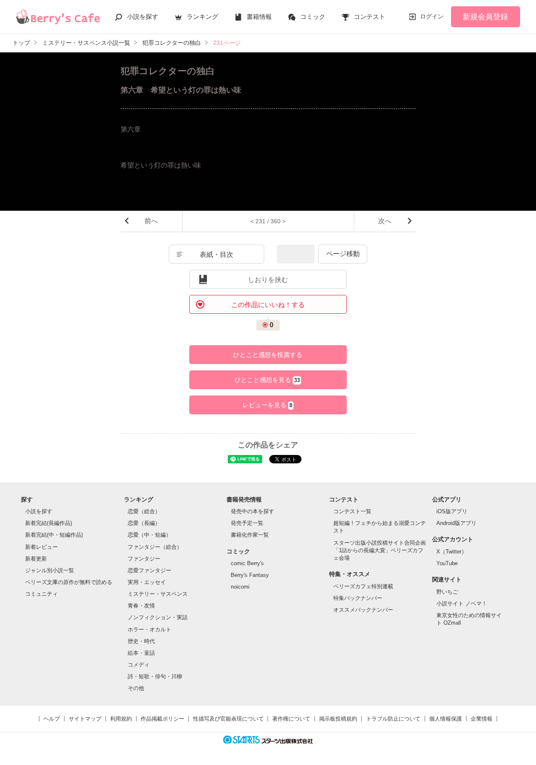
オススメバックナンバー (363, 610)
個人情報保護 (445, 719)
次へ (385, 221)
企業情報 (481, 719)
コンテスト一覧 (352, 511)
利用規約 (121, 719)
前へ (151, 221)
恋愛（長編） (144, 523)
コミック (312, 16)
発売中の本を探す (252, 511)
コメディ (138, 665)
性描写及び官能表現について (228, 719)
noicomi (240, 587)
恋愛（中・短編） (149, 535)
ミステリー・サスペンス (158, 594)
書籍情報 (259, 16)
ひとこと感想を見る (267, 379)
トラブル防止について (393, 719)
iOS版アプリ (451, 511)
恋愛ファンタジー (149, 570)
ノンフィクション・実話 (158, 617)
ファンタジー (144, 559)
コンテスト (369, 16)
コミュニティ (41, 594)
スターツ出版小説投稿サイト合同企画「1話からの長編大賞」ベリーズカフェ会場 (379, 550)
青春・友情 (141, 605)
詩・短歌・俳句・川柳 (155, 676)
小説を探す (142, 16)
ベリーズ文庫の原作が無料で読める (68, 582)
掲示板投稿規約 (338, 719)
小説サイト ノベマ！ (461, 603)
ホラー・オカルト (149, 629)
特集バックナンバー (357, 598)
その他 (136, 688)
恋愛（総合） (144, 511)
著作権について (291, 719)
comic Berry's (247, 563)
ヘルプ (52, 719)
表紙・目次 (216, 254)
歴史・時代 (141, 641)
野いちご (447, 592)
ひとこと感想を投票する (267, 354)
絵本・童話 (141, 653)
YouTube (447, 563)
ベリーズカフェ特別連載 (363, 586)
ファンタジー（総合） (155, 547)
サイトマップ (85, 719)
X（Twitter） (451, 551)
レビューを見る (267, 404)
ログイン (431, 16)
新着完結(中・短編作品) (54, 535)
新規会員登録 (485, 17)
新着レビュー (41, 547)
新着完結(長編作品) (48, 523)
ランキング (202, 16)
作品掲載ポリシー (162, 719)
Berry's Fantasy (250, 575)
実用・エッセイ (147, 582)
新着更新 (36, 559)
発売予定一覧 (247, 523)
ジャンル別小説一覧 (49, 570)
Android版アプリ (456, 523)
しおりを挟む (268, 279)
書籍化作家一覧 (250, 535)
